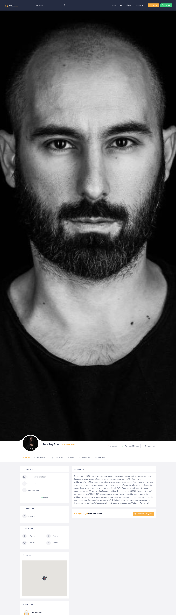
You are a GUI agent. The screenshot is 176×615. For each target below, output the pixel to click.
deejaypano (37, 612)
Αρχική (114, 5)
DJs (121, 5)
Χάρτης (128, 5)
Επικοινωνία (138, 5)
